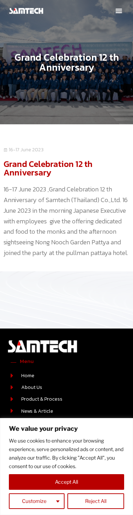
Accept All (66, 482)
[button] (118, 10)
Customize (34, 501)
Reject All (95, 501)
